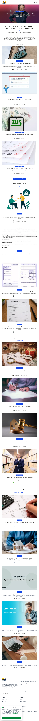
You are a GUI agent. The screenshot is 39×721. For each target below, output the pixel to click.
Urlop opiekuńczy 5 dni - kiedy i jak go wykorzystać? (28, 691)
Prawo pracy (19, 213)
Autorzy (3, 697)
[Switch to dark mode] (35, 2)
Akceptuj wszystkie (11, 718)
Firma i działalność (19, 11)
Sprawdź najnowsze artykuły (19, 178)
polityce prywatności (15, 713)
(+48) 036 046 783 (5, 693)
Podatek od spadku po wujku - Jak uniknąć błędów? (28, 681)
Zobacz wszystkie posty (19, 186)
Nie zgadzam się (11, 715)
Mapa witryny (35, 711)
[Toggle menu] (36, 2)
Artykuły (22, 677)
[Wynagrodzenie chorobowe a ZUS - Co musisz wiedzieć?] (19, 55)
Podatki (19, 97)
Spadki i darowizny (19, 368)
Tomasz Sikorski (4, 699)
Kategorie (22, 697)
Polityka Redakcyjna (29, 711)
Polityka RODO (24, 711)
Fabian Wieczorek (4, 701)
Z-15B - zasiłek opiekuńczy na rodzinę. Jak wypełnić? (28, 679)
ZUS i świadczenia (19, 132)
